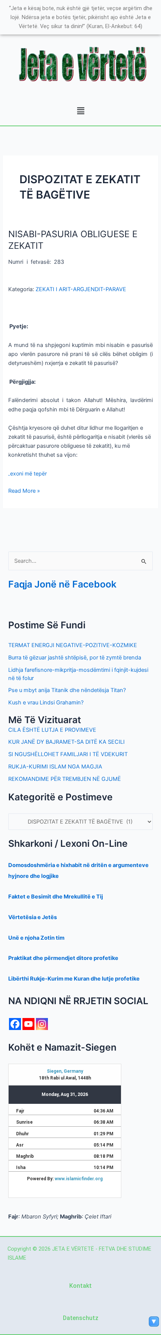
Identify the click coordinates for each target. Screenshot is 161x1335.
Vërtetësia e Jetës (32, 917)
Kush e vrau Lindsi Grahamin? (45, 702)
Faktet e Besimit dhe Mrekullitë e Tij (55, 896)
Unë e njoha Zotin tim (36, 937)
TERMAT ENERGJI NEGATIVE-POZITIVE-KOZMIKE (72, 645)
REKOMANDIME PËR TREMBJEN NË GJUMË (64, 779)
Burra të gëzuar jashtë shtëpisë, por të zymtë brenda (74, 657)
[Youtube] (28, 1024)
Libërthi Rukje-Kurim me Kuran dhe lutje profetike (74, 978)
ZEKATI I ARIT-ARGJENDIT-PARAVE (81, 289)
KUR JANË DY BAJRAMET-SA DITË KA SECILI (66, 742)
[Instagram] (42, 1024)
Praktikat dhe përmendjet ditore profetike (63, 958)
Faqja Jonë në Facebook (62, 584)
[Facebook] (15, 1024)
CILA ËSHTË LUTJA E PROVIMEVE (52, 730)
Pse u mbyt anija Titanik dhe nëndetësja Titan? (67, 690)
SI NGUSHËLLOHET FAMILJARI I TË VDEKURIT (68, 754)
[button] (80, 111)
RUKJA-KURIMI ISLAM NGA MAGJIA (55, 766)
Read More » (24, 490)
